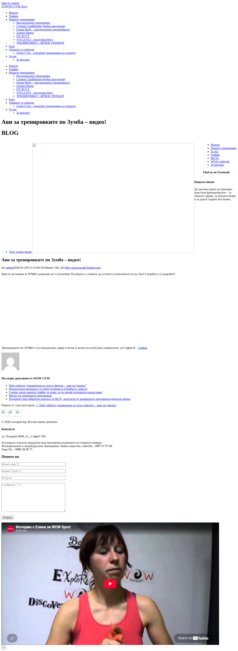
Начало (215, 144)
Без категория (75, 267)
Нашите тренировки (224, 148)
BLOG (215, 158)
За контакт (217, 164)
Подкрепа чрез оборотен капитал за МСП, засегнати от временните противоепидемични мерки (70, 399)
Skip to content (10, 3)
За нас (214, 151)
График (215, 154)
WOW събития (220, 161)
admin (9, 267)
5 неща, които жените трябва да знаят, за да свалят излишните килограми (55, 392)
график (143, 347)
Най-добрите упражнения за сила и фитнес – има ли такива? (47, 385)
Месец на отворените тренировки (30, 395)
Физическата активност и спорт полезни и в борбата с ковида (48, 388)
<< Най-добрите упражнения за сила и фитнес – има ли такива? (75, 405)
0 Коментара (93, 267)
